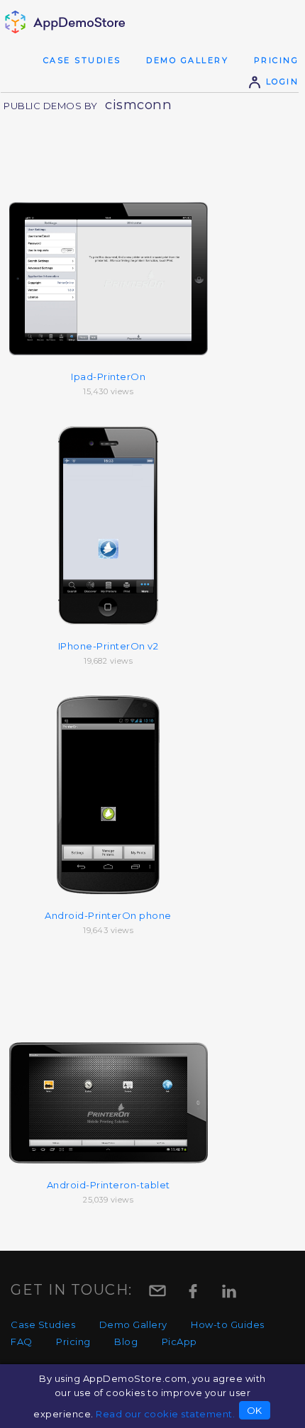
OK (254, 1410)
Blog (126, 1341)
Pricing (276, 60)
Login (280, 82)
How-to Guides (228, 1324)
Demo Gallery (187, 60)
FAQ (22, 1341)
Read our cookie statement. (165, 1413)
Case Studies (82, 60)
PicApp (179, 1341)
